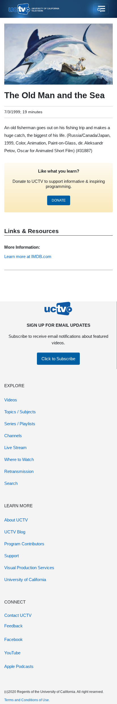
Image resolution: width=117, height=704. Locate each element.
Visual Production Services (29, 567)
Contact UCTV (18, 615)
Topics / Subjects (20, 411)
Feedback (13, 625)
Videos (10, 399)
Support (11, 555)
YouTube (12, 652)
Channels (13, 435)
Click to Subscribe (58, 358)
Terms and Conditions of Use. (27, 700)
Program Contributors (24, 543)
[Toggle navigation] (100, 9)
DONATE (59, 200)
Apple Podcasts (19, 666)
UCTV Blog (14, 531)
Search (11, 483)
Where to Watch (19, 459)
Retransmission (19, 471)
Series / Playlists (19, 423)
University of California (25, 579)
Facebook (13, 639)
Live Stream (15, 447)
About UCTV (16, 519)
